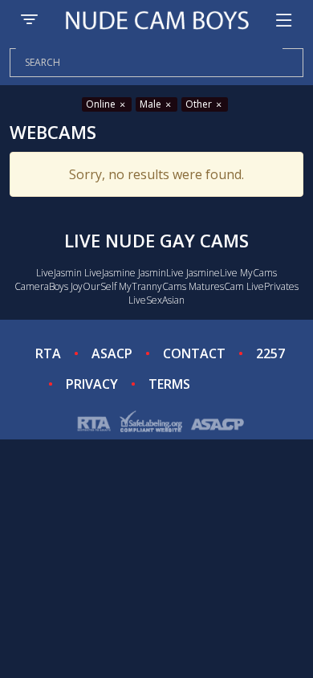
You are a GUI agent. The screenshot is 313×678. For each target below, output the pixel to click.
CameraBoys (41, 286)
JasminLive (161, 273)
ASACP (111, 353)
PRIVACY (92, 384)
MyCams (258, 273)
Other (199, 104)
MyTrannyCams (152, 286)
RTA (48, 353)
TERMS (169, 384)
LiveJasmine (110, 273)
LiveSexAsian (156, 300)
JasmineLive (212, 273)
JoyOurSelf (93, 286)
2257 (270, 353)
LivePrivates (272, 286)
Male (152, 104)
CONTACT (194, 353)
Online (102, 104)
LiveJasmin (59, 273)
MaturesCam (216, 286)
